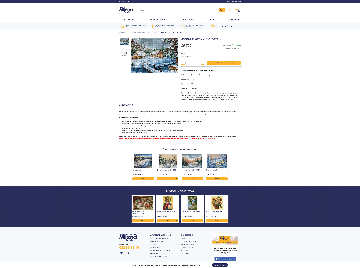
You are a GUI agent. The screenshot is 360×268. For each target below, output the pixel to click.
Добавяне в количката (225, 63)
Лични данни (154, 253)
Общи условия (155, 247)
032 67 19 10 (125, 1)
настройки (197, 265)
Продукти (128, 19)
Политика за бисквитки (158, 256)
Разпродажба (187, 19)
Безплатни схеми (157, 19)
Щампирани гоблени (188, 241)
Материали (185, 253)
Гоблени (184, 238)
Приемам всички (220, 265)
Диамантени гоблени (188, 244)
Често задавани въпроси (159, 238)
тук (196, 88)
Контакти (234, 19)
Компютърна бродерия (233, 1)
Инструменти (185, 250)
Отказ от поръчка (156, 241)
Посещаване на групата (226, 259)
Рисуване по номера (188, 247)
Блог (212, 19)
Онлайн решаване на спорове (160, 250)
